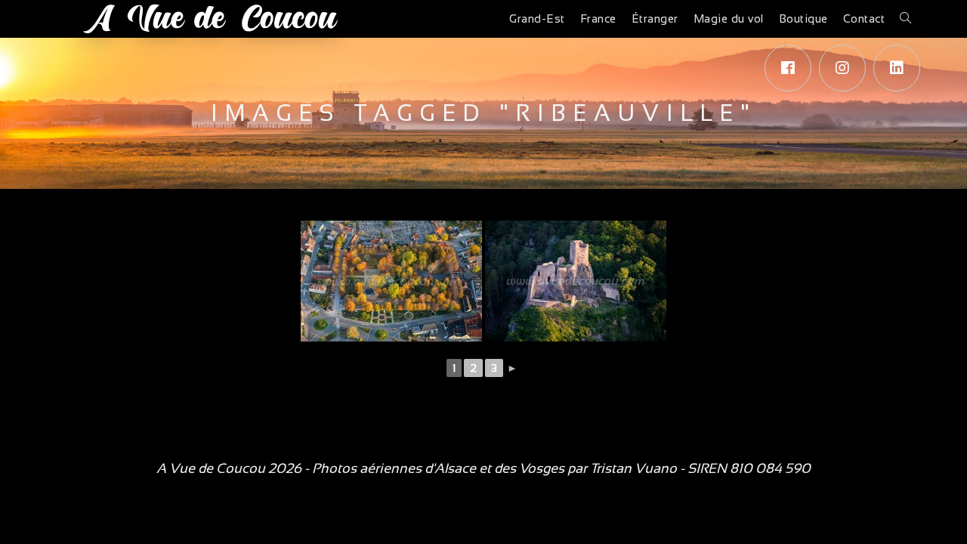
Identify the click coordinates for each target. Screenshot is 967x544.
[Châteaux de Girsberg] (575, 281)
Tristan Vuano (633, 468)
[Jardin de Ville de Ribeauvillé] (391, 281)
